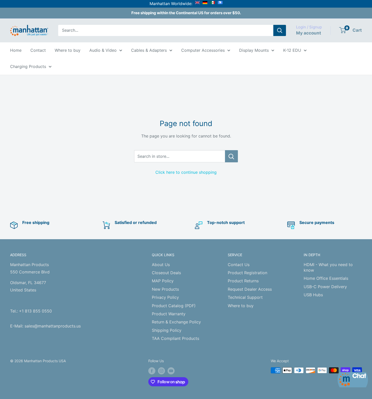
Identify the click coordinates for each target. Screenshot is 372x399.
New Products (165, 289)
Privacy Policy (165, 297)
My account (308, 33)
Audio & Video (103, 50)
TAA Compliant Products (175, 338)
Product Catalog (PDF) (174, 305)
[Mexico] (212, 3)
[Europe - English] (197, 3)
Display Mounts (254, 50)
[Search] (279, 30)
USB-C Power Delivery (325, 286)
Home (16, 50)
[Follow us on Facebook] (151, 370)
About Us (161, 264)
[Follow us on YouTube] (171, 370)
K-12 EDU (292, 50)
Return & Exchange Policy (176, 321)
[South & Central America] (220, 3)
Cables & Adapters (149, 50)
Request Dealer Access (250, 289)
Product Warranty (168, 313)
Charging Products (28, 66)
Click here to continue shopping (186, 172)
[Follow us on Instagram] (161, 370)
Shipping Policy (166, 330)
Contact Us (239, 264)
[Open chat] (353, 380)
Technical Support (245, 297)
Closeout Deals (166, 272)
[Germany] (205, 3)
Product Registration (247, 272)
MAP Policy (163, 280)
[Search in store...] (231, 156)
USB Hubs (313, 294)
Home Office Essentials (326, 278)
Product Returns (243, 280)
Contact (38, 50)
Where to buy (67, 50)
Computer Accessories (203, 50)
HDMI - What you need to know (328, 267)
